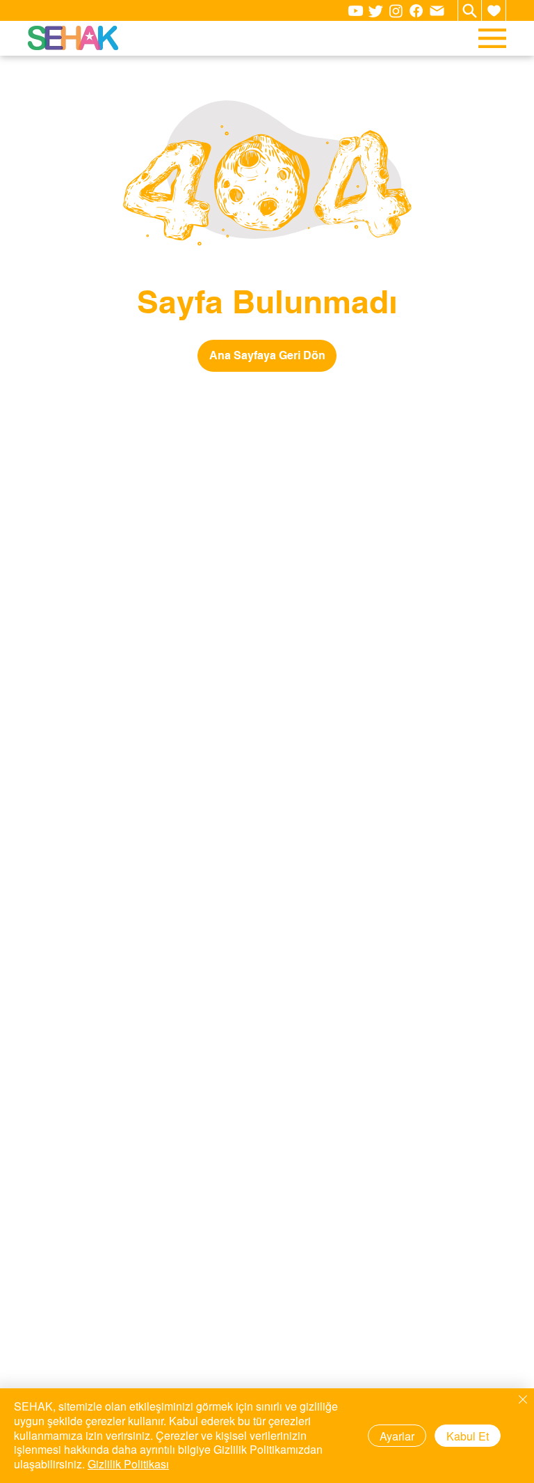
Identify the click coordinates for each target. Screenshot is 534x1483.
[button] (494, 10)
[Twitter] (376, 10)
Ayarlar (397, 1436)
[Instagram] (396, 10)
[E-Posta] (436, 10)
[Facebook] (416, 10)
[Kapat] (523, 1400)
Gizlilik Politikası (128, 1464)
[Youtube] (355, 10)
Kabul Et (467, 1436)
